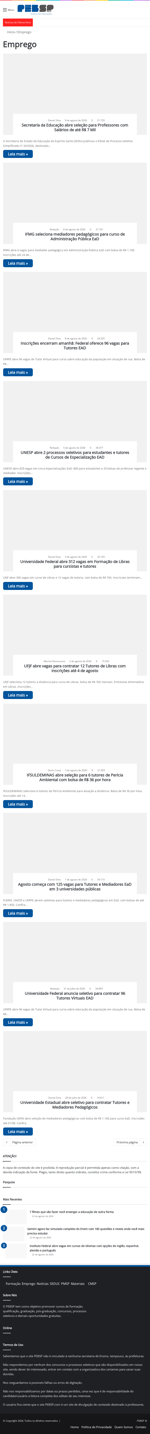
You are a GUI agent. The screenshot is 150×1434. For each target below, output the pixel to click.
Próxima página (127, 1142)
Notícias (43, 1284)
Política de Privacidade (96, 1427)
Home (75, 1427)
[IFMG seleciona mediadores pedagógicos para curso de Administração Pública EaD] (75, 203)
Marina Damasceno (54, 661)
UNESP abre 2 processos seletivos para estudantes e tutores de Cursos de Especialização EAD (75, 455)
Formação (13, 1284)
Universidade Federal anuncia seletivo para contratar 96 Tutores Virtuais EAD (75, 996)
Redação (54, 229)
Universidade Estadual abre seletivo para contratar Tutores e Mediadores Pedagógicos (74, 1105)
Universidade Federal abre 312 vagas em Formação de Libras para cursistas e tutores (75, 564)
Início (10, 32)
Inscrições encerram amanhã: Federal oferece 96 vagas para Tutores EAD (75, 345)
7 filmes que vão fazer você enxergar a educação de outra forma (72, 1212)
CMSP (92, 1284)
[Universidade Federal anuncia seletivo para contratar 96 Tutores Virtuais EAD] (75, 962)
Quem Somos (123, 1427)
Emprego (28, 1284)
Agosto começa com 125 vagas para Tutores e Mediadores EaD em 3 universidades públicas (75, 887)
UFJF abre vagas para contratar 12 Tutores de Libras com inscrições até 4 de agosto (75, 668)
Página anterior (22, 1142)
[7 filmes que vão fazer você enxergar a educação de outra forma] (16, 1217)
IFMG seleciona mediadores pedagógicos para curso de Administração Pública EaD (75, 236)
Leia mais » (18, 154)
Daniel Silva (54, 120)
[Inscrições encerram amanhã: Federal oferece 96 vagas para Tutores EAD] (75, 312)
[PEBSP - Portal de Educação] (35, 9)
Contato (141, 1427)
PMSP (65, 1284)
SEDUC (55, 1284)
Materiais (78, 1284)
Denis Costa (54, 770)
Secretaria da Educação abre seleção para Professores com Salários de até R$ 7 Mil (75, 127)
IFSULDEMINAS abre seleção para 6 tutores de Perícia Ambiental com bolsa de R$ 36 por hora (75, 777)
